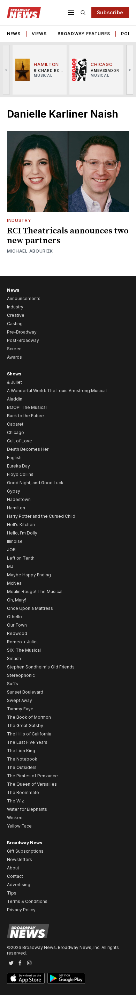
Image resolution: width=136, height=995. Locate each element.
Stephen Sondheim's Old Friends (41, 666)
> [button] (129, 69)
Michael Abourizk (30, 251)
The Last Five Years (27, 742)
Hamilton (16, 507)
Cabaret (15, 424)
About (13, 867)
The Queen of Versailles (32, 784)
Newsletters (19, 859)
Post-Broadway (23, 340)
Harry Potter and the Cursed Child (41, 516)
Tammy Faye (20, 708)
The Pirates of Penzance (32, 775)
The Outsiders (22, 767)
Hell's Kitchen (21, 524)
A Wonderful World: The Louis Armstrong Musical (57, 390)
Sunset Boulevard (25, 692)
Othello (14, 616)
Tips (11, 893)
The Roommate (23, 792)
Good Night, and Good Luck (35, 482)
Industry (19, 220)
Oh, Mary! (16, 600)
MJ (10, 566)
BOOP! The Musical (27, 407)
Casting (15, 323)
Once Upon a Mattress (30, 608)
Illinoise (15, 541)
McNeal (15, 583)
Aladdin (14, 399)
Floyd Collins (20, 474)
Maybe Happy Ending (29, 574)
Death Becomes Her (27, 449)
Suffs (12, 683)
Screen (14, 348)
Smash (14, 658)
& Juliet (14, 382)
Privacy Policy (21, 909)
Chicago (15, 432)
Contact (15, 876)
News (14, 33)
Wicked (15, 817)
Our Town (17, 625)
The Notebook (22, 759)
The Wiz (15, 800)
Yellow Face (19, 826)
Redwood (17, 633)
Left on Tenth (21, 558)
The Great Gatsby (25, 725)
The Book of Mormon (29, 717)
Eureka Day (18, 466)
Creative (15, 315)
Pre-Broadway (22, 332)
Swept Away (19, 700)
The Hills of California (29, 733)
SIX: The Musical (24, 650)
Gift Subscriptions (25, 851)
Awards (14, 357)
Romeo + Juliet (22, 641)
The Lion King (21, 750)
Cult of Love (19, 440)
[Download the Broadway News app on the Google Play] (66, 978)
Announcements (23, 298)
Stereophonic (21, 675)
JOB (11, 549)
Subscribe (110, 12)
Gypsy (13, 491)
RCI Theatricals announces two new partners (68, 236)
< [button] (6, 69)
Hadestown (19, 499)
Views (39, 33)
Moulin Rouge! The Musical (34, 591)
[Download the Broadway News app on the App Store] (26, 978)
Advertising (18, 884)
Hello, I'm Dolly (22, 533)
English (14, 457)
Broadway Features (84, 33)
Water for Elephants (27, 809)
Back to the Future (25, 415)
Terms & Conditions (27, 901)
